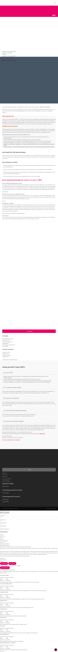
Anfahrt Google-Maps (4, 540)
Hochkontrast (2, 519)
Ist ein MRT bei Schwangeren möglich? (13, 387)
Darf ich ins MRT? (9, 372)
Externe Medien (3, 559)
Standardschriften (3, 522)
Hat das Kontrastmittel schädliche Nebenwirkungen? (16, 410)
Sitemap (1, 537)
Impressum (48, 508)
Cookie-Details (12, 569)
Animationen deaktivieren (4, 528)
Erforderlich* (2, 558)
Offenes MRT (42, 433)
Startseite (2, 534)
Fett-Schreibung (3, 525)
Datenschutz (53, 508)
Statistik (1, 561)
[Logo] (8, 3)
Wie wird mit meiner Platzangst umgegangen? (15, 421)
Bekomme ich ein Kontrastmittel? (12, 398)
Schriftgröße (2, 515)
